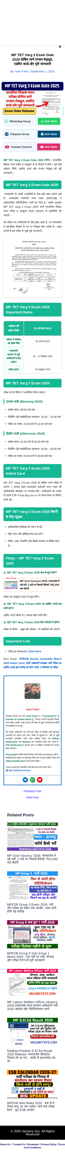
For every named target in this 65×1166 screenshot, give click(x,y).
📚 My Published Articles (18, 770)
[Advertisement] (32, 22)
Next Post (32, 797)
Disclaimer (33, 1144)
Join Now (50, 121)
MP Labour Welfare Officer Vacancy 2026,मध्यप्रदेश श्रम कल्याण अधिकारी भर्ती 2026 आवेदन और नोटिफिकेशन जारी (32, 1005)
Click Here (34, 651)
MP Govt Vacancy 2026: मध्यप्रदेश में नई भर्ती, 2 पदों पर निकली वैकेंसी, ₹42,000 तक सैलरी (39, 585)
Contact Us (19, 1144)
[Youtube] (40, 780)
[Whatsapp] (32, 780)
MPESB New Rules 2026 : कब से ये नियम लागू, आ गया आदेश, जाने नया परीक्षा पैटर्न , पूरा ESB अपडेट (31, 1106)
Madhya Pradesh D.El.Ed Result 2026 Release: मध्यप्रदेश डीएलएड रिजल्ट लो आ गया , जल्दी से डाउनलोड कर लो (31, 1056)
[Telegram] (25, 780)
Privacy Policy (48, 1144)
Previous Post (32, 791)
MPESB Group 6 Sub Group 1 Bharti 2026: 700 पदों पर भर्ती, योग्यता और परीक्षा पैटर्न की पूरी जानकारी (30, 957)
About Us (5, 1144)
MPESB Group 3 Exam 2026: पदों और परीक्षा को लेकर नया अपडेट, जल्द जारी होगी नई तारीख (31, 908)
